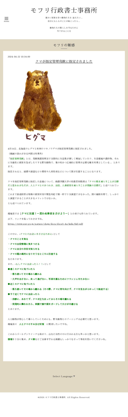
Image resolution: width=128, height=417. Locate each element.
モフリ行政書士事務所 (64, 10)
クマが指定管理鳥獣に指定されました (64, 61)
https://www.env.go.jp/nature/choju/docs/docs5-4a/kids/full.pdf (45, 224)
